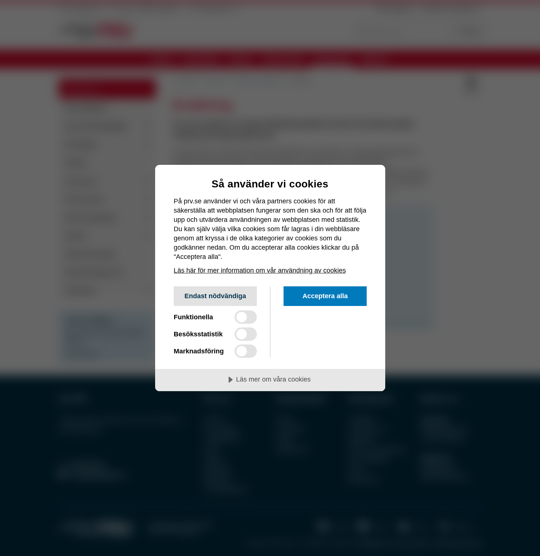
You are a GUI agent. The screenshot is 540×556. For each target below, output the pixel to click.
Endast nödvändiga (215, 296)
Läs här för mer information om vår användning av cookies (260, 270)
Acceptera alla (325, 296)
